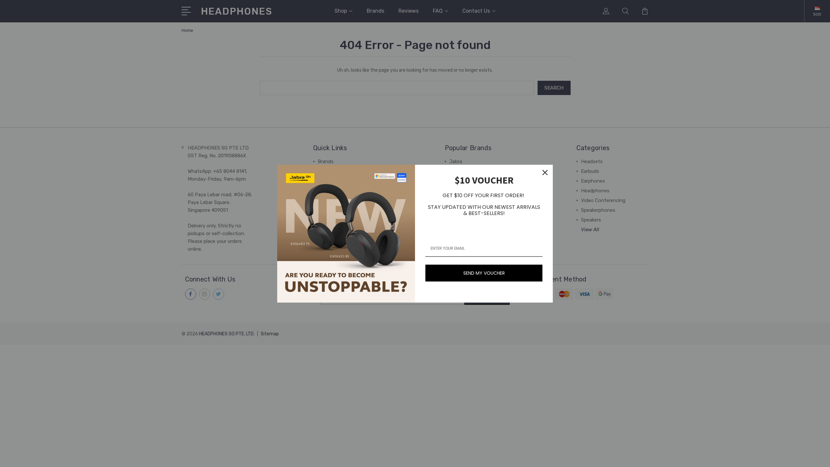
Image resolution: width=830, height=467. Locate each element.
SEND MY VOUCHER (484, 273)
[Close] (545, 172)
